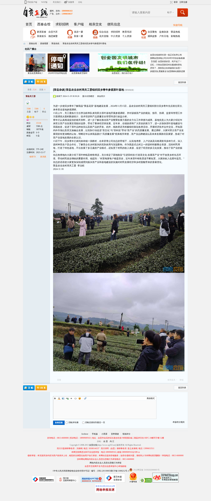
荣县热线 (175, 32)
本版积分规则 (178, 422)
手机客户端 (32, 2)
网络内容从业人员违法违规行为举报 (105, 463)
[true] (183, 12)
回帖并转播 (73, 422)
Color (59, 398)
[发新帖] (29, 81)
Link (67, 398)
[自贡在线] (35, 12)
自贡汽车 (53, 32)
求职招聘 (62, 24)
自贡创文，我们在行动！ (123, 73)
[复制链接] (129, 90)
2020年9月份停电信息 (57, 73)
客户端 (79, 24)
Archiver (84, 434)
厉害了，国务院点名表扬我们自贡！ (166, 68)
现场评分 (126, 434)
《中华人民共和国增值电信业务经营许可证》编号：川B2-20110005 (81, 471)
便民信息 (113, 24)
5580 (29, 109)
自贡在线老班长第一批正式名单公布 (166, 55)
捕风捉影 (152, 36)
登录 (176, 2)
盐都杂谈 (163, 32)
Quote (71, 398)
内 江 (112, 441)
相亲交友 (95, 24)
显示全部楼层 (88, 96)
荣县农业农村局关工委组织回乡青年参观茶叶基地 (84, 43)
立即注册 (183, 2)
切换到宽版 (171, 2)
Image (63, 398)
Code (75, 398)
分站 (80, 2)
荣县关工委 (31, 96)
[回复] (41, 81)
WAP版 (44, 2)
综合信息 (103, 32)
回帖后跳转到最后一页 (95, 422)
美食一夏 (78, 36)
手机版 (95, 434)
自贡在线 (24, 43)
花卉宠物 (103, 36)
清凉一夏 (78, 32)
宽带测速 (115, 434)
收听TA (33, 157)
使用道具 (171, 380)
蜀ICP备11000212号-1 (119, 471)
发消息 (43, 157)
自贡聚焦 (152, 32)
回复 (59, 380)
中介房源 (115, 36)
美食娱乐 (41, 36)
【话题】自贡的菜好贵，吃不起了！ (166, 61)
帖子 (169, 12)
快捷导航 (177, 25)
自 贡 (105, 441)
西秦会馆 (43, 24)
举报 (181, 380)
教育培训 (127, 32)
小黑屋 (104, 434)
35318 (38, 123)
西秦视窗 (44, 43)
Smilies (79, 398)
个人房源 (127, 36)
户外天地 (163, 36)
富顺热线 (175, 36)
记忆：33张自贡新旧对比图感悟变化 (166, 65)
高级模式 (151, 398)
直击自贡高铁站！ (36, 73)
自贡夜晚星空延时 (79, 73)
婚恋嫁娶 (53, 36)
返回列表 (182, 82)
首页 (29, 24)
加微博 (71, 2)
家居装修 (41, 32)
